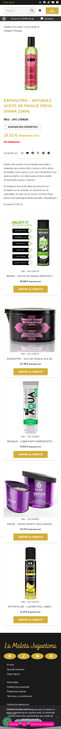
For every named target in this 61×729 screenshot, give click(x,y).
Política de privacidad (18, 686)
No (24, 724)
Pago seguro (13, 673)
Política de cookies (16, 691)
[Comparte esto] (22, 153)
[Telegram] (57, 2)
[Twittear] (38, 153)
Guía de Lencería (15, 669)
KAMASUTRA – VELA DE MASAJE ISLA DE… (30, 358)
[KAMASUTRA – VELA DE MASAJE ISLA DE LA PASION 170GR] (30, 300)
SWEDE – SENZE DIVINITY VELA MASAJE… (30, 524)
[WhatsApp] (40, 2)
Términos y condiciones (19, 696)
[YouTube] (53, 2)
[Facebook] (44, 2)
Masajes (18, 30)
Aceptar (14, 724)
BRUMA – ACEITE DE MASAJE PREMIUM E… (30, 276)
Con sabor (18, 26)
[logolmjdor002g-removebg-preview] (8, 2)
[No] (57, 717)
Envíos (10, 664)
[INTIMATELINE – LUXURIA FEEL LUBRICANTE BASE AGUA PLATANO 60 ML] (30, 548)
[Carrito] (39, 11)
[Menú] (4, 19)
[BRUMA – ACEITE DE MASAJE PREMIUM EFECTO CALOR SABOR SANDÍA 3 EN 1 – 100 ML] (30, 217)
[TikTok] (48, 2)
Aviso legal (12, 682)
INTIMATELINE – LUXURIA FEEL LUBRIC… (30, 606)
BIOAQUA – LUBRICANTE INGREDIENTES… (30, 441)
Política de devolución (18, 704)
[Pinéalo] (43, 153)
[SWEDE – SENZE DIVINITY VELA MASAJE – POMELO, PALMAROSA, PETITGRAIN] (30, 465)
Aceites (7, 26)
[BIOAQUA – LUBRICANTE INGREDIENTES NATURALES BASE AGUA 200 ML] (30, 383)
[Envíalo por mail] (27, 153)
